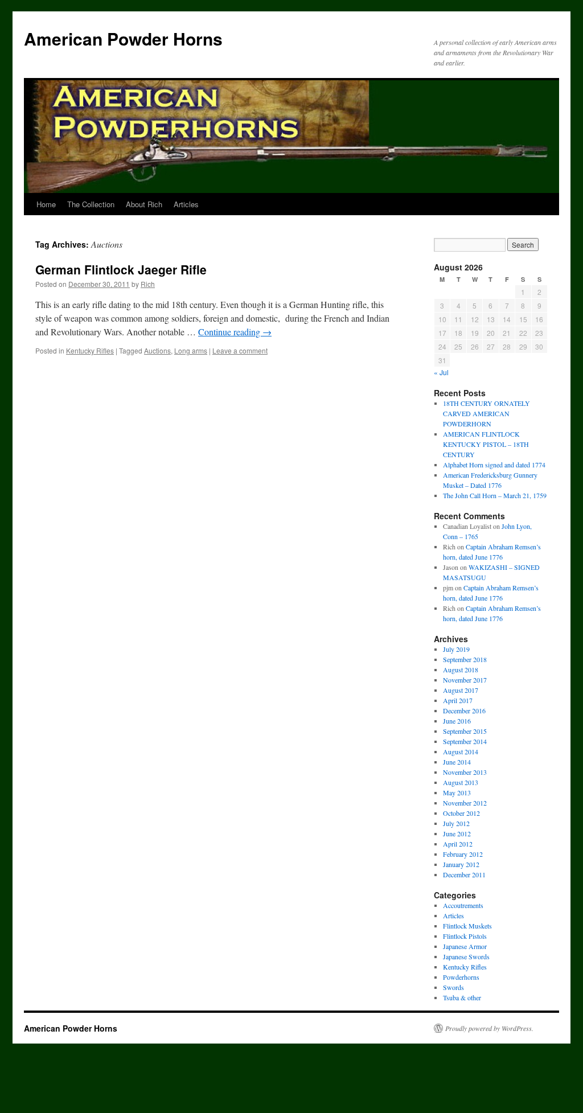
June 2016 (457, 720)
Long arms (190, 350)
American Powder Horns (123, 38)
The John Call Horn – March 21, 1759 (495, 495)
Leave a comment (240, 350)
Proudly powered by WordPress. (489, 1028)
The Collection (90, 204)
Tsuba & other (462, 997)
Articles (186, 204)
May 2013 (457, 792)
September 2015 (465, 731)
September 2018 (465, 659)
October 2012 (461, 813)
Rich (148, 284)
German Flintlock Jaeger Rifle (121, 269)
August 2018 (460, 669)
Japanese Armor (465, 946)
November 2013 (465, 772)
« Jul (441, 372)
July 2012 (456, 823)
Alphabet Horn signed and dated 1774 (494, 464)
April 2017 (458, 700)
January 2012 (461, 864)
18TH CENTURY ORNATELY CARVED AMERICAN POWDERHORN (486, 413)
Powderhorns (461, 976)
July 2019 (456, 649)
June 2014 (457, 761)
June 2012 (457, 833)
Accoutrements (463, 905)
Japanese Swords (466, 956)
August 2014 (460, 751)
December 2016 (464, 710)
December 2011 (464, 874)
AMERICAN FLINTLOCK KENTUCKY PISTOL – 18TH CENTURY (486, 444)
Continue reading (235, 332)
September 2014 (465, 741)
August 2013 (460, 782)
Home (46, 204)
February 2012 (463, 854)
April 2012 (458, 843)
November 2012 (465, 802)
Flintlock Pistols (465, 935)
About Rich (144, 204)
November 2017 (465, 679)
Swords (453, 987)
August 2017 (460, 690)
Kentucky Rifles (90, 350)
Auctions (157, 350)
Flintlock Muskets (467, 925)
